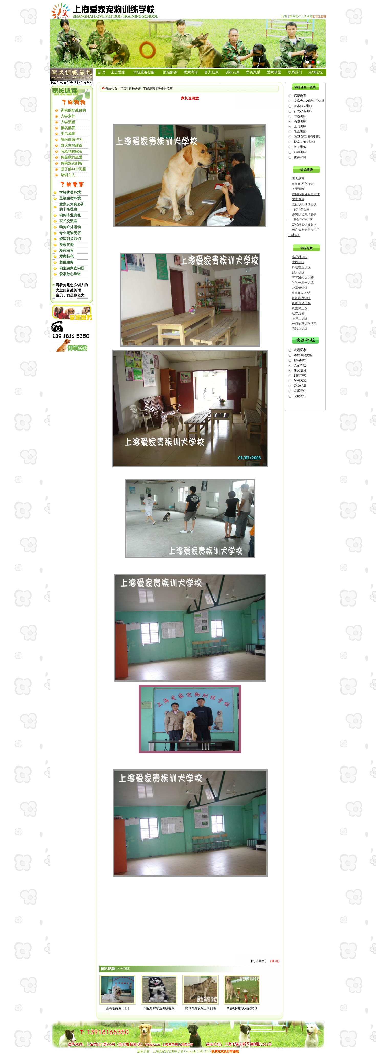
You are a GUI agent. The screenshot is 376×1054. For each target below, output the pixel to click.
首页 (284, 16)
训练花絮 (232, 72)
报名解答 (68, 128)
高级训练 (300, 121)
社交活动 (298, 313)
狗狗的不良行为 (303, 184)
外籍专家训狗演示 (304, 323)
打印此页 (258, 961)
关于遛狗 (298, 189)
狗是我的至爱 (71, 157)
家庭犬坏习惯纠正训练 (309, 101)
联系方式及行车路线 (225, 1051)
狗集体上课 (299, 308)
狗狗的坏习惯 (301, 293)
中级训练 (300, 116)
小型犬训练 (299, 288)
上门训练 (300, 126)
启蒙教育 (300, 96)
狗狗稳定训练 (301, 298)
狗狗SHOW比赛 (303, 277)
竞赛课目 (300, 157)
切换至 (315, 16)
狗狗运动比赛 (301, 303)
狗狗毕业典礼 (70, 215)
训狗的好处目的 (73, 110)
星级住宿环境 (70, 198)
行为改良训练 (303, 111)
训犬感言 (298, 178)
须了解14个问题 (73, 169)
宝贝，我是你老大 (70, 295)
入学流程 (68, 122)
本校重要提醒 (144, 72)
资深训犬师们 (70, 239)
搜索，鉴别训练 (304, 142)
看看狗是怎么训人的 (72, 285)
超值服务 (66, 262)
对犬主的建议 (71, 145)
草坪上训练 (299, 318)
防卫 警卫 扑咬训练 (307, 137)
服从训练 (298, 272)
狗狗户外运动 (70, 227)
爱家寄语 (191, 72)
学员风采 (253, 72)
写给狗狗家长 (71, 151)
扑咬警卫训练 (301, 267)
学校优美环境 (70, 192)
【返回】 (275, 961)
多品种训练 (299, 257)
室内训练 (298, 262)
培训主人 (68, 175)
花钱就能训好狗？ (304, 225)
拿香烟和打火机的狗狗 (242, 1008)
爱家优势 (66, 245)
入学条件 (68, 116)
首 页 (101, 72)
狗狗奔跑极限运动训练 (200, 1008)
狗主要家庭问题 (71, 268)
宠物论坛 (315, 72)
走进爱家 (118, 72)
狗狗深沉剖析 (71, 163)
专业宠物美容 (70, 233)
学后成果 (68, 134)
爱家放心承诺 (70, 274)
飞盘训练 (300, 131)
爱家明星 (274, 72)
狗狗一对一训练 (303, 282)
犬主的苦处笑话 (68, 290)
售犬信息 (211, 72)
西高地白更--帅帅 (117, 1008)
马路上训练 (299, 329)
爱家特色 (66, 256)
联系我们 (295, 16)
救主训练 (300, 147)
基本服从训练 (303, 106)
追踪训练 (300, 152)
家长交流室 (68, 221)
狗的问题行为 (71, 140)
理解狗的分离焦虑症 (306, 194)
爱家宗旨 (66, 250)
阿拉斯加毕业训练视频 (159, 1008)
